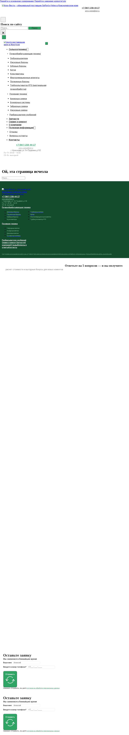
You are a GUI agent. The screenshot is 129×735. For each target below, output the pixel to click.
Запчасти (14, 118)
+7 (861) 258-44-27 (91, 8)
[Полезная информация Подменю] (35, 127)
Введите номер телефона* (14, 667)
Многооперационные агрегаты (25, 77)
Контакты (14, 139)
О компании (15, 124)
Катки (13, 70)
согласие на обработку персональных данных (43, 688)
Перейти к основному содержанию (17, 1)
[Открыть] (4, 37)
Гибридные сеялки (19, 106)
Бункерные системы (20, 102)
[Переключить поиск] (3, 19)
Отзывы (13, 132)
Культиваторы (17, 74)
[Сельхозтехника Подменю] (27, 49)
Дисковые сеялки (18, 110)
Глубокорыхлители (19, 58)
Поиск (34, 28)
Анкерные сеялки (18, 98)
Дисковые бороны (19, 62)
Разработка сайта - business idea (101, 254)
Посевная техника (18, 94)
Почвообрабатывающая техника (25, 54)
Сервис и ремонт (18, 121)
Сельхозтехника (17, 49)
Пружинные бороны (19, 81)
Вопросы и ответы (18, 136)
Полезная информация (21, 127)
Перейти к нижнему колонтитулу (50, 1)
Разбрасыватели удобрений (22, 115)
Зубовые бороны (18, 66)
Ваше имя (7, 663)
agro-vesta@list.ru (92, 11)
